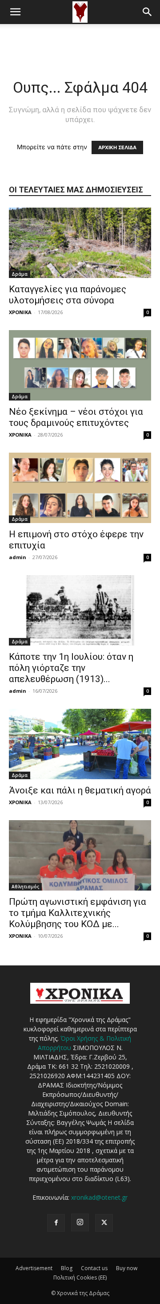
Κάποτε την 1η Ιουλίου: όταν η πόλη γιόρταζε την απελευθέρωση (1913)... (71, 667)
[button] (15, 12)
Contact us (94, 1268)
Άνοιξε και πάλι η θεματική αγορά (80, 790)
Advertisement (34, 1268)
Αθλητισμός (25, 886)
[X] (104, 1223)
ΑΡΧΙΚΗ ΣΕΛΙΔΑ (117, 147)
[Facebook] (56, 1223)
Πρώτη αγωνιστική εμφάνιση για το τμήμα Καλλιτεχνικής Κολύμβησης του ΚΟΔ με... (77, 912)
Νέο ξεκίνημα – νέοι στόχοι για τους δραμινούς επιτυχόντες (76, 417)
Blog (66, 1268)
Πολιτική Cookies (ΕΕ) (80, 1277)
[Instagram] (80, 1222)
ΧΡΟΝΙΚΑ (20, 312)
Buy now (126, 1268)
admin (17, 557)
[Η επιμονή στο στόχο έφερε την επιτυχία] (80, 488)
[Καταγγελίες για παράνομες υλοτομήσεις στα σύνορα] (80, 243)
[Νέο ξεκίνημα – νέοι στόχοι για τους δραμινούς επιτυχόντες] (80, 365)
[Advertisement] (80, 40)
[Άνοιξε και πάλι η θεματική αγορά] (80, 744)
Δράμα (20, 274)
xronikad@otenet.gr (99, 1197)
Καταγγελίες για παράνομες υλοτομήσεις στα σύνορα (67, 295)
